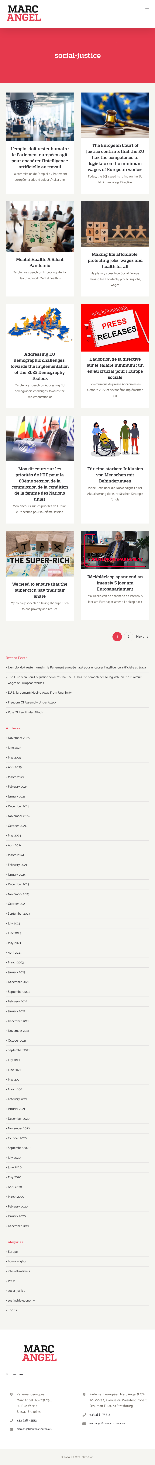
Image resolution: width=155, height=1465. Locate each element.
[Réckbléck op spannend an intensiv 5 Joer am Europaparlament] (115, 550)
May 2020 (14, 1177)
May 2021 (14, 1079)
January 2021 (16, 1109)
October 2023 (17, 903)
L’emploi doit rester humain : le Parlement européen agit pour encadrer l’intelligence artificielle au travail (39, 106)
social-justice (16, 1290)
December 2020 (19, 1118)
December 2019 (18, 1226)
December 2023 (18, 884)
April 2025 (15, 767)
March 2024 (16, 855)
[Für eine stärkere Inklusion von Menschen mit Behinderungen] (115, 438)
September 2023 (19, 913)
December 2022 (18, 982)
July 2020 (14, 1157)
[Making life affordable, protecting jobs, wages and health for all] (115, 224)
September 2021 (18, 1050)
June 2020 (15, 1167)
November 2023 (19, 894)
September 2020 (19, 1148)
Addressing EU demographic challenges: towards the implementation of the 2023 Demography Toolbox (39, 314)
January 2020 (17, 1216)
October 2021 (17, 1040)
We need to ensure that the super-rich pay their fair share (39, 548)
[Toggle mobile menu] (147, 10)
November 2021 (18, 1030)
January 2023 (16, 972)
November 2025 (19, 738)
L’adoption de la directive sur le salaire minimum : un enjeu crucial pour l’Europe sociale (115, 319)
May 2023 (14, 943)
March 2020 (16, 1196)
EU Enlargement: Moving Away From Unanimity (40, 692)
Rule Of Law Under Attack (25, 712)
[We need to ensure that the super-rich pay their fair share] (40, 554)
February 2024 (18, 864)
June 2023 (14, 933)
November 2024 (19, 816)
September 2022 (19, 991)
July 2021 (14, 1060)
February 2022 (17, 1001)
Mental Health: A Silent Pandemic (39, 223)
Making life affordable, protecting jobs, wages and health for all (115, 218)
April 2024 (15, 845)
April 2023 (15, 952)
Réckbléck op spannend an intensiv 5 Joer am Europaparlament (115, 542)
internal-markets (19, 1271)
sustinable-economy (21, 1300)
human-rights (17, 1261)
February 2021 (17, 1099)
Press (11, 1281)
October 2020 (17, 1138)
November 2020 (19, 1128)
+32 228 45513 (27, 1420)
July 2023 (14, 923)
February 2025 (17, 786)
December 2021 (18, 1021)
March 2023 (16, 962)
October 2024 (17, 826)
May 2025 (14, 757)
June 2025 (14, 747)
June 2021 (14, 1070)
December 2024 (18, 806)
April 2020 (15, 1187)
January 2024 (17, 874)
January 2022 (16, 1011)
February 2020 (18, 1206)
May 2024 (14, 835)
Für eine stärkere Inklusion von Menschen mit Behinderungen (115, 432)
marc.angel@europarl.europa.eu (34, 1429)
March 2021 (15, 1089)
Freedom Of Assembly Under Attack (32, 702)
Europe (13, 1251)
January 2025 (16, 796)
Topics (12, 1310)
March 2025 (16, 777)
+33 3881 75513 (99, 1415)
